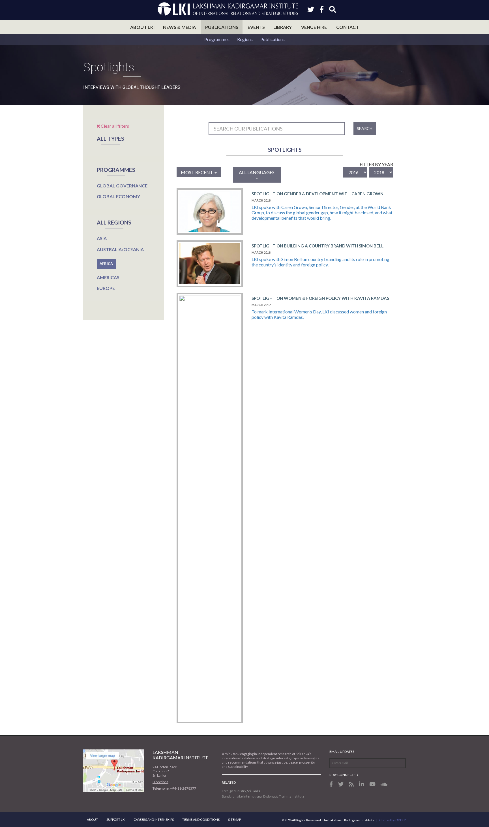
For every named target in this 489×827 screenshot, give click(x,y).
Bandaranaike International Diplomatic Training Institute (263, 796)
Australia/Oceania (120, 249)
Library (282, 27)
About (92, 819)
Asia (102, 238)
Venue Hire (314, 27)
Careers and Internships (154, 819)
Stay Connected (343, 775)
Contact (347, 27)
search (364, 128)
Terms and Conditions (201, 819)
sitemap (234, 819)
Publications (221, 27)
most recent (197, 172)
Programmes (217, 39)
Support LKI (115, 819)
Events (256, 27)
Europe (106, 288)
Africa (106, 263)
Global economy (118, 196)
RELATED (229, 782)
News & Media (179, 27)
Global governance (122, 185)
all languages (256, 172)
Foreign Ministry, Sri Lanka (241, 791)
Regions (245, 39)
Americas (108, 277)
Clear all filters (114, 126)
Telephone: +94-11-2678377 (174, 788)
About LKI (142, 27)
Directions (160, 782)
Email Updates (341, 751)
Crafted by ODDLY (392, 820)
